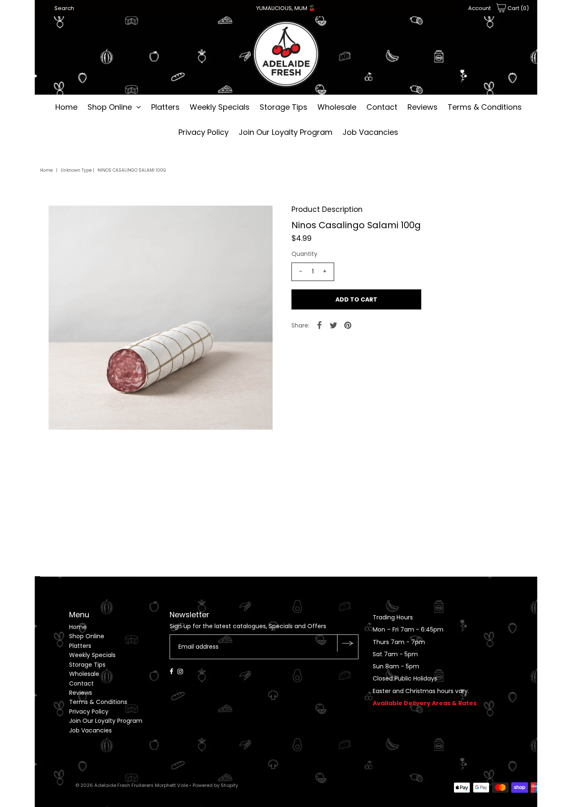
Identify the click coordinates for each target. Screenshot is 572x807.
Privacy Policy (203, 132)
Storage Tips (283, 107)
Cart (517, 8)
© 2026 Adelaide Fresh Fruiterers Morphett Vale (131, 785)
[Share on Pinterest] (348, 325)
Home (66, 107)
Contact (381, 107)
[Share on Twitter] (333, 325)
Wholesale (336, 107)
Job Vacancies (370, 132)
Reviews (422, 107)
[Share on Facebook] (319, 325)
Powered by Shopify (215, 785)
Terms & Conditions (485, 107)
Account (479, 8)
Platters (165, 107)
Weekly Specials (220, 107)
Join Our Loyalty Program (285, 132)
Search (64, 8)
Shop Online (110, 107)
